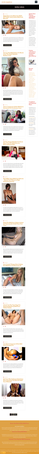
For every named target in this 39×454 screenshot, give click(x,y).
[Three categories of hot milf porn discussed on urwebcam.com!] (13, 116)
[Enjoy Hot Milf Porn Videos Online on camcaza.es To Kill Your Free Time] (13, 236)
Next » (15, 414)
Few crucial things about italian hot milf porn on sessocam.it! (13, 265)
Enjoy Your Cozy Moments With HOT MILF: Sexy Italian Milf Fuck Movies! (13, 17)
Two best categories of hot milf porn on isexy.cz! (12, 344)
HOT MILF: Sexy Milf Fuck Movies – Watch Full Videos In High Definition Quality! (13, 180)
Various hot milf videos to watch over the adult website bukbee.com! (13, 54)
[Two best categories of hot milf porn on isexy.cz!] (13, 354)
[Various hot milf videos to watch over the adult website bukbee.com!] (13, 72)
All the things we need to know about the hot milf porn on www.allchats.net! (13, 143)
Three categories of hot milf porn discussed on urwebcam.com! (13, 107)
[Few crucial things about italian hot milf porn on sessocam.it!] (13, 277)
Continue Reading (7, 45)
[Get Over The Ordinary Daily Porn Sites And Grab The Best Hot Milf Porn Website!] (13, 390)
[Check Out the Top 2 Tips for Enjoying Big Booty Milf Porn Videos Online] (13, 317)
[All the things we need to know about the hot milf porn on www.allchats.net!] (13, 153)
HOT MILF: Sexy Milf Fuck (7, 1)
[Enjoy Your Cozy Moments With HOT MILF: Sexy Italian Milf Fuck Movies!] (13, 27)
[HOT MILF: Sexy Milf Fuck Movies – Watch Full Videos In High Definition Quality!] (9, 193)
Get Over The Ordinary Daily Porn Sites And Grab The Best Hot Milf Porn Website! (13, 380)
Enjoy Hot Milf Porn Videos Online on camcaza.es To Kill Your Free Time (13, 224)
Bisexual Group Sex (32, 117)
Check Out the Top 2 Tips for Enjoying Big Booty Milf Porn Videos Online (11, 306)
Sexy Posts (6, 104)
